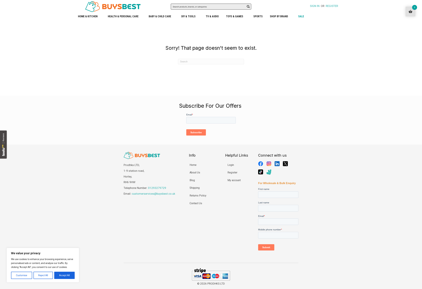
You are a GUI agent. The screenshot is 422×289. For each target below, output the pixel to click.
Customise (21, 275)
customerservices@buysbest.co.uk (153, 193)
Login (230, 164)
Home (193, 164)
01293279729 (157, 188)
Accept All (64, 275)
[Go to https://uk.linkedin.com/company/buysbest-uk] (277, 163)
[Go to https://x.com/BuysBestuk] (285, 163)
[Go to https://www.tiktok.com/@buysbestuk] (260, 171)
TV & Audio (212, 16)
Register (232, 172)
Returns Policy (198, 195)
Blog (192, 180)
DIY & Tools (188, 16)
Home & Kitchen (88, 16)
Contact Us (196, 203)
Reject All (43, 275)
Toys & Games (234, 16)
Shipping (195, 187)
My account (234, 180)
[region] (43, 265)
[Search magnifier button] (248, 6)
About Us (195, 172)
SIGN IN (314, 6)
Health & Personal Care (123, 16)
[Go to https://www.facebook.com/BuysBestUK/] (260, 163)
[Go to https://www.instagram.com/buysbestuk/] (268, 163)
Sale (301, 16)
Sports (258, 16)
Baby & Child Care (160, 16)
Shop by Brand (279, 16)
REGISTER (332, 6)
